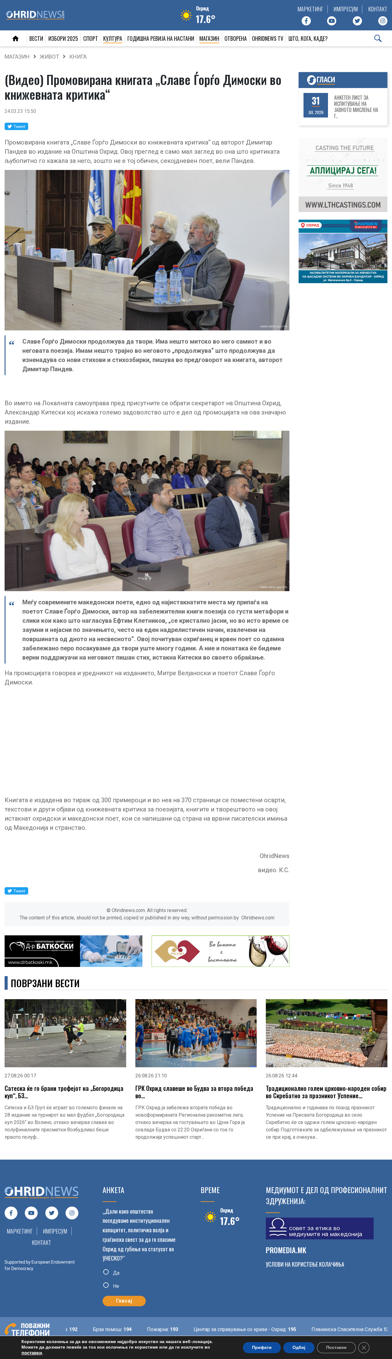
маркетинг (310, 9)
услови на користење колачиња (305, 1264)
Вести (36, 38)
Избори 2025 (63, 38)
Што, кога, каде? (308, 38)
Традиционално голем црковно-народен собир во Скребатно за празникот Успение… (326, 1091)
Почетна (16, 38)
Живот (49, 56)
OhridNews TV (267, 38)
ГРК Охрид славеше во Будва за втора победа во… (194, 1091)
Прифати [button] (262, 1347)
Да (115, 1273)
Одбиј (298, 1347)
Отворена (235, 38)
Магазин (209, 38)
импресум (346, 9)
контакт (377, 9)
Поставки (336, 1347)
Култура (112, 38)
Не (115, 1286)
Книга (78, 56)
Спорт (90, 38)
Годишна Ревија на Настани (160, 38)
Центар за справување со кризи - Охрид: (205, 1329)
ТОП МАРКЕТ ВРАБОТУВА (358, 106)
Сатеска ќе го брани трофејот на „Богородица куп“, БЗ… (64, 1091)
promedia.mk (286, 1249)
